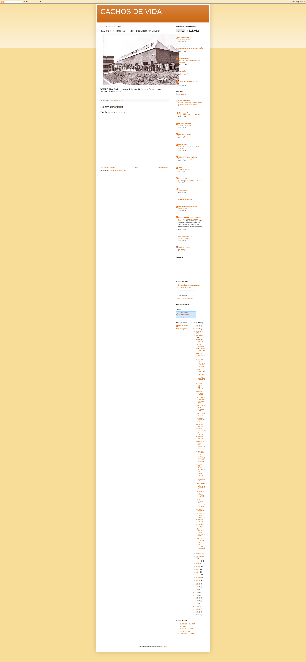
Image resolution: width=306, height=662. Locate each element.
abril (198, 572)
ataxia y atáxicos (184, 101)
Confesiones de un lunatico (187, 206)
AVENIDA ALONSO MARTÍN (200, 393)
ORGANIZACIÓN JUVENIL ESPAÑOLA (200, 494)
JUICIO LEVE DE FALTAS (185, 125)
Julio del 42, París (183, 190)
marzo (198, 575)
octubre (199, 553)
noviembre (199, 336)
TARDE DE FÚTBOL (199, 437)
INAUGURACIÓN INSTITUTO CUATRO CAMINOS (200, 363)
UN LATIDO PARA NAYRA (185, 238)
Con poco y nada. (183, 136)
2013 (196, 603)
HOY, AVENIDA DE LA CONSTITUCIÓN (200, 532)
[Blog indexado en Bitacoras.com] (181, 94)
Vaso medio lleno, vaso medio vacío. (190, 48)
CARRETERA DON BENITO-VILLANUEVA (200, 467)
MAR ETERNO (183, 178)
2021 (196, 329)
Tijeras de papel (183, 59)
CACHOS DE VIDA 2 (184, 287)
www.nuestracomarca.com (186, 290)
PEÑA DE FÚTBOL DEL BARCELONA (200, 477)
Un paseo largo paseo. (184, 73)
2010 (196, 612)
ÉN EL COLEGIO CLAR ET (186, 624)
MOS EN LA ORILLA (185, 236)
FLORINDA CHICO (199, 525)
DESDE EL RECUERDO (200, 379)
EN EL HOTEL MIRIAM (200, 425)
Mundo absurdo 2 (183, 208)
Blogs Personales (186, 317)
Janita (180, 168)
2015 (196, 598)
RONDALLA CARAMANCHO (200, 419)
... (178, 83)
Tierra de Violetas (184, 247)
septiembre (200, 556)
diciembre (199, 331)
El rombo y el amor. (183, 50)
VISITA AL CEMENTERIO (200, 540)
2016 (196, 595)
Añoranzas (182, 189)
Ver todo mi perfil (181, 329)
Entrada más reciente (108, 167)
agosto (198, 561)
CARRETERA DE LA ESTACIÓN (200, 515)
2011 (196, 609)
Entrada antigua (163, 167)
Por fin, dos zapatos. (185, 37)
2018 (196, 589)
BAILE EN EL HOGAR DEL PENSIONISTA (200, 445)
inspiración (182, 71)
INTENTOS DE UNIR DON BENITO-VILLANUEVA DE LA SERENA (200, 456)
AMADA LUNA (183, 113)
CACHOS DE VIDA (131, 12)
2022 (196, 326)
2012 (196, 606)
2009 (196, 615)
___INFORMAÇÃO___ (184, 169)
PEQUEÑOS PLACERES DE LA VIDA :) (189, 115)
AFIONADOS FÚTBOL (200, 340)
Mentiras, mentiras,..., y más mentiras (189, 159)
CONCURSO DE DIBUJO (200, 510)
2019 (196, 587)
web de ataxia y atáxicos (185, 299)
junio (198, 566)
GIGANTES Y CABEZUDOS (186, 633)
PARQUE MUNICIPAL (200, 355)
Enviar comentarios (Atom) (118, 170)
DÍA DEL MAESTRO (184, 631)
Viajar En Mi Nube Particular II (188, 157)
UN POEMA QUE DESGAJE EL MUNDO (190, 180)
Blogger (164, 647)
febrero (198, 578)
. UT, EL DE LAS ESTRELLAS (188, 82)
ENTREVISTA (182, 626)
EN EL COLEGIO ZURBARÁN (200, 547)
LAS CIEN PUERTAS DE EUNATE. (189, 217)
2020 (196, 584)
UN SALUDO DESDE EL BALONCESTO (200, 400)
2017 (196, 592)
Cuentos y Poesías (184, 134)
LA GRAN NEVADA (200, 345)
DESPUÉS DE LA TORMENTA (200, 486)
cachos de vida (183, 326)
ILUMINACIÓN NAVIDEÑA (200, 349)
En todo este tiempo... (184, 39)
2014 (196, 601)
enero (198, 580)
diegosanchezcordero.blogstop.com (189, 285)
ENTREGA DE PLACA (200, 414)
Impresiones (182, 145)
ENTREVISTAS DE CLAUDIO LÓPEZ (200, 408)
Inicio (136, 167)
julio (197, 564)
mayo (198, 569)
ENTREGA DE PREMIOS (186, 629)
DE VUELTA (181, 249)
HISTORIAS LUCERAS (185, 123)
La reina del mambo (185, 199)
